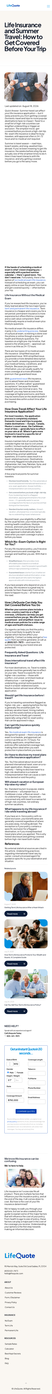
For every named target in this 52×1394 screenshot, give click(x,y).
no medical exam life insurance (29, 280)
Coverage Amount (14, 1096)
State (9, 1086)
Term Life (9, 1325)
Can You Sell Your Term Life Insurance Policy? (22, 1005)
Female (20, 1073)
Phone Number (34, 1088)
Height (9, 1076)
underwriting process (27, 331)
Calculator (9, 1348)
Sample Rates (11, 1344)
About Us (9, 1287)
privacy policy (12, 1121)
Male (12, 1073)
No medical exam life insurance (25, 732)
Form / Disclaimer (12, 1297)
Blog (7, 1358)
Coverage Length (35, 1060)
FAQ (7, 1363)
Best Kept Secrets (13, 1353)
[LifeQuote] (10, 5)
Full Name (32, 1078)
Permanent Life (11, 1330)
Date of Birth (12, 1060)
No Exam (9, 1320)
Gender (10, 1069)
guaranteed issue (18, 378)
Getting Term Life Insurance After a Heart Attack (24, 907)
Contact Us (10, 1307)
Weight (17, 1076)
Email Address (34, 1097)
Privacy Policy (11, 1302)
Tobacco (31, 1069)
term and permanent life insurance (22, 308)
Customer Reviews (13, 1292)
